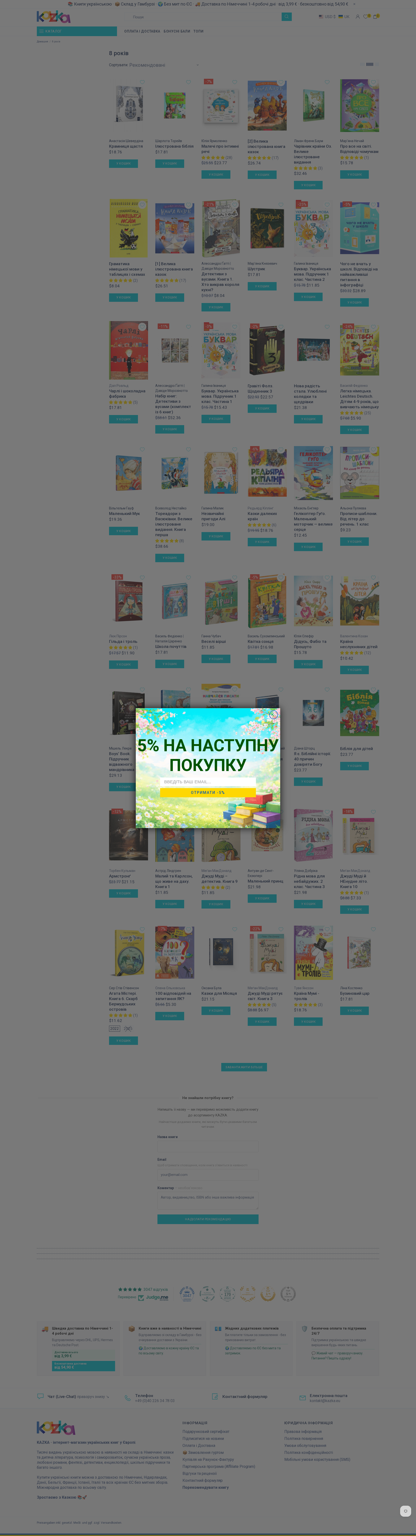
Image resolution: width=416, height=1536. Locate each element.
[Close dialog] (273, 715)
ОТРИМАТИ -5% (208, 792)
